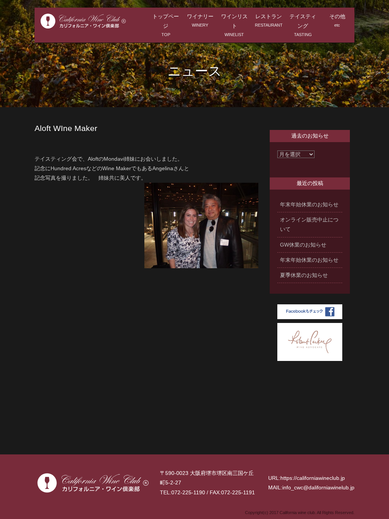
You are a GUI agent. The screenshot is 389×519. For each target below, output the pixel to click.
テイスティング (302, 25)
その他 (337, 20)
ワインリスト (234, 25)
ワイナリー (200, 20)
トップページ (165, 25)
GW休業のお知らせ (303, 245)
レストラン (269, 20)
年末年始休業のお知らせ (309, 204)
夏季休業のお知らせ (304, 275)
